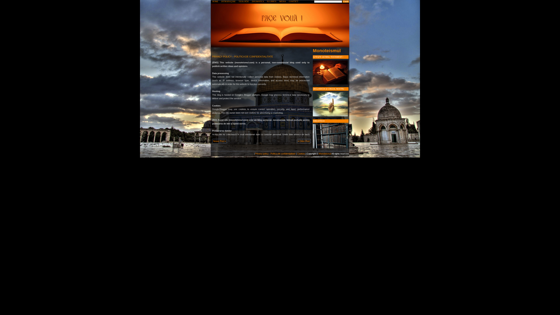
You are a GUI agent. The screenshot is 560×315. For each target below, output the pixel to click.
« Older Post (304, 141)
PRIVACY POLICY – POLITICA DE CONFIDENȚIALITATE (242, 56)
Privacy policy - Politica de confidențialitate (275, 153)
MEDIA (282, 1)
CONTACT (293, 1)
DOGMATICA (258, 1)
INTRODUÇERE (228, 1)
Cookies (301, 153)
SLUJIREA (271, 1)
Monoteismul (327, 50)
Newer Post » (219, 141)
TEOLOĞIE (244, 1)
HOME (215, 1)
